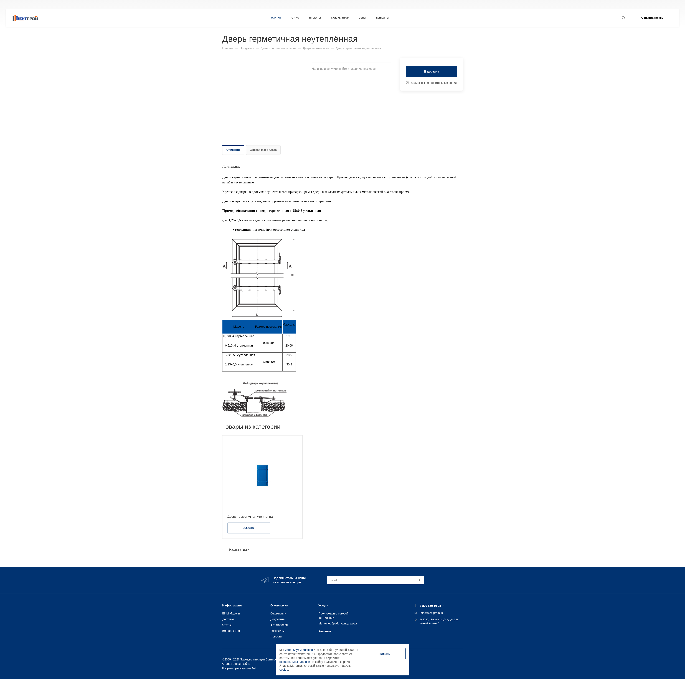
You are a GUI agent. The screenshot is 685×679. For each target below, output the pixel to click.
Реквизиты (277, 630)
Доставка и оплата (263, 149)
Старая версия (232, 663)
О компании (279, 605)
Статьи (227, 624)
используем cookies (299, 650)
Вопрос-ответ (231, 630)
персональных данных (295, 661)
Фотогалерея (279, 624)
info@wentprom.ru (431, 612)
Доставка (228, 619)
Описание (233, 149)
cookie (283, 669)
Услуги (323, 605)
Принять (384, 653)
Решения (324, 631)
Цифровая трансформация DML (239, 668)
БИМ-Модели (231, 613)
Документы (277, 619)
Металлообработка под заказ (337, 623)
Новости (276, 636)
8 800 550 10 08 (467, 4)
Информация (232, 605)
